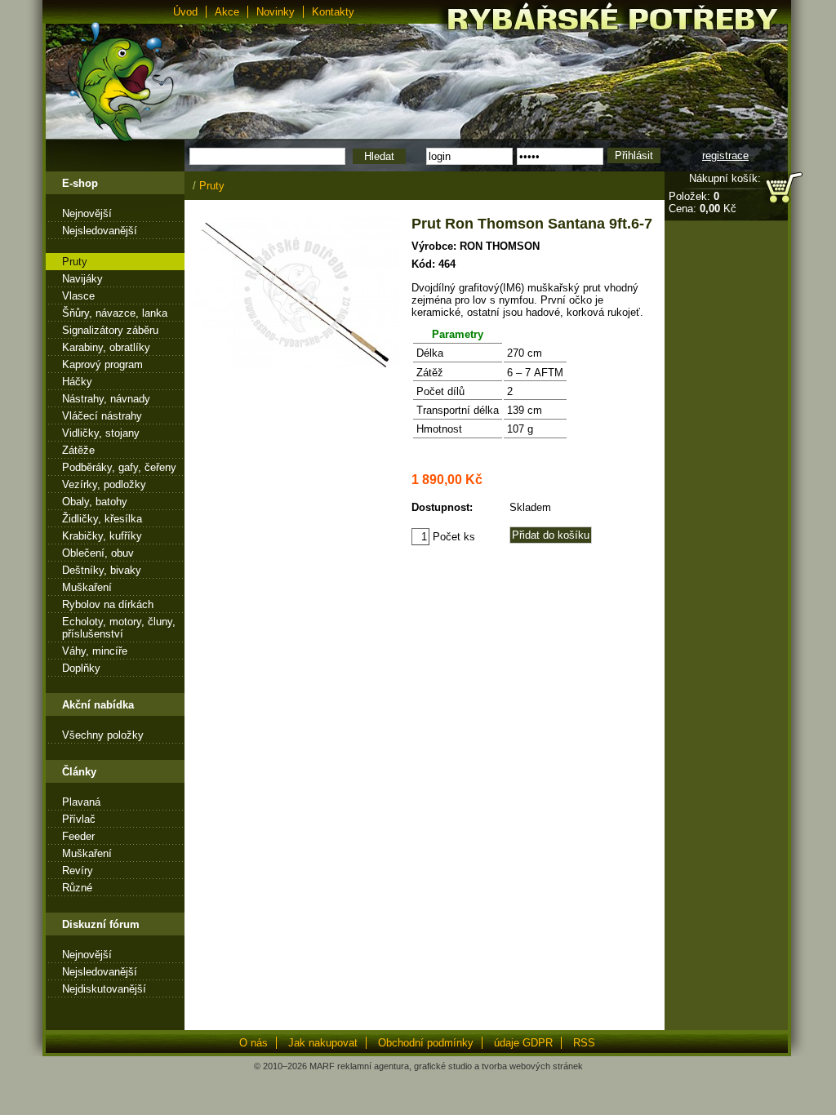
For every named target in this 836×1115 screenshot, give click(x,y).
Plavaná (81, 802)
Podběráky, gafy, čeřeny (119, 467)
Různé (77, 888)
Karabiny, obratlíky (106, 347)
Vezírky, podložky (104, 484)
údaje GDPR (523, 1043)
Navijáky (82, 279)
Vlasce (78, 296)
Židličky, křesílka (102, 519)
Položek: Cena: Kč (702, 202)
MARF (322, 1066)
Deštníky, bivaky (101, 570)
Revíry (77, 870)
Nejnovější (87, 213)
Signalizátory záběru (110, 330)
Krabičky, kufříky (102, 536)
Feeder (78, 836)
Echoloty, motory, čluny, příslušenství (119, 627)
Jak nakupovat (323, 1043)
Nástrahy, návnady (106, 399)
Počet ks (452, 537)
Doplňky (81, 668)
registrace (725, 155)
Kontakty (333, 12)
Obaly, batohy (94, 501)
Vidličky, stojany (101, 433)
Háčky (77, 381)
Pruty (74, 261)
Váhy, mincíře (94, 651)
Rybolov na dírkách (107, 604)
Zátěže (78, 450)
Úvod (185, 12)
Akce (227, 12)
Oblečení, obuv (98, 553)
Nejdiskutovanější (104, 989)
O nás (253, 1043)
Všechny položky (103, 735)
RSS (584, 1043)
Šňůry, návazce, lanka (114, 313)
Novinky (275, 12)
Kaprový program (102, 364)
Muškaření (87, 587)
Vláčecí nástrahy (102, 416)
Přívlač (79, 819)
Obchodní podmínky (426, 1043)
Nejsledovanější (99, 230)
